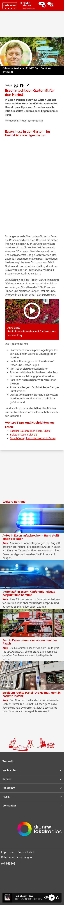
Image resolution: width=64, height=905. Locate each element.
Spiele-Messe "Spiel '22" (24, 434)
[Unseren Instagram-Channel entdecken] (13, 863)
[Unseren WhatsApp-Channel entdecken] (3, 863)
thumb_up (57, 897)
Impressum (7, 852)
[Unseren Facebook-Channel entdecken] (8, 863)
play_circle (51, 897)
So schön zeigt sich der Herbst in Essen (32, 438)
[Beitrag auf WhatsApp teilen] (16, 86)
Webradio (8, 761)
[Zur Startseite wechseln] (9, 5)
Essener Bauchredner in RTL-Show (30, 430)
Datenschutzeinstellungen (16, 857)
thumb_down (46, 897)
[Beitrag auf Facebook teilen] (21, 86)
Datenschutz (25, 852)
